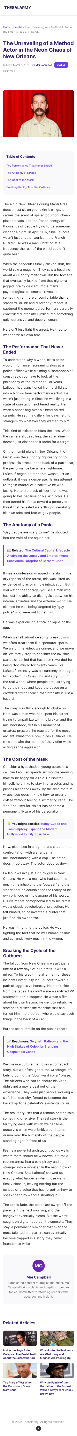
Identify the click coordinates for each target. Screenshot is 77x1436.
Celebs (17, 27)
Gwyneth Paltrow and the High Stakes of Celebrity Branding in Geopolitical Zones (37, 1046)
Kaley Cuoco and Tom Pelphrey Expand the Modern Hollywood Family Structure (37, 829)
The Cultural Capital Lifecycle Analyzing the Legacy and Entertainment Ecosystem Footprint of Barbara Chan (38, 555)
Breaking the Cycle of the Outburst (28, 187)
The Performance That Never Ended (29, 165)
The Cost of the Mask (20, 179)
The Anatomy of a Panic (21, 172)
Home (7, 27)
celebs (61, 64)
